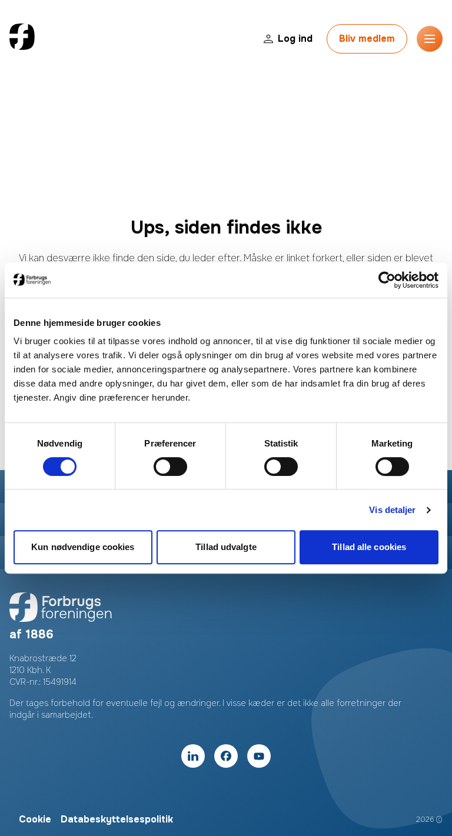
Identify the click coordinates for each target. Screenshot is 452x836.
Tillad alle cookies (369, 547)
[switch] (170, 466)
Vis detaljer (392, 510)
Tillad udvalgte (226, 547)
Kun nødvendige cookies (82, 547)
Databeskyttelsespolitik (117, 819)
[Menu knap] (430, 39)
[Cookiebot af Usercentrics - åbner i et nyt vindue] (386, 280)
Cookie (35, 819)
